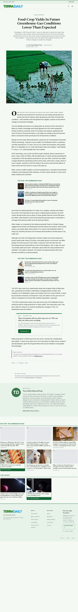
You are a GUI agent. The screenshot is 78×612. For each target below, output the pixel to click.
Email (26, 363)
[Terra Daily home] (13, 6)
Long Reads (34, 522)
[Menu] (72, 6)
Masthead (49, 516)
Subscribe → (68, 526)
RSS (72, 531)
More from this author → (31, 410)
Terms (68, 538)
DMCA (73, 538)
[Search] (68, 6)
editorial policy (29, 407)
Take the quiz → (24, 331)
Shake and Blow (35, 516)
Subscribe (71, 1)
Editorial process (48, 45)
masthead (39, 377)
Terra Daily (34, 513)
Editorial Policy (51, 519)
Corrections (50, 522)
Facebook (21, 363)
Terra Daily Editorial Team (35, 45)
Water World (34, 519)
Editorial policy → (38, 356)
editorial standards (29, 377)
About (48, 513)
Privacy (62, 538)
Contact (49, 525)
